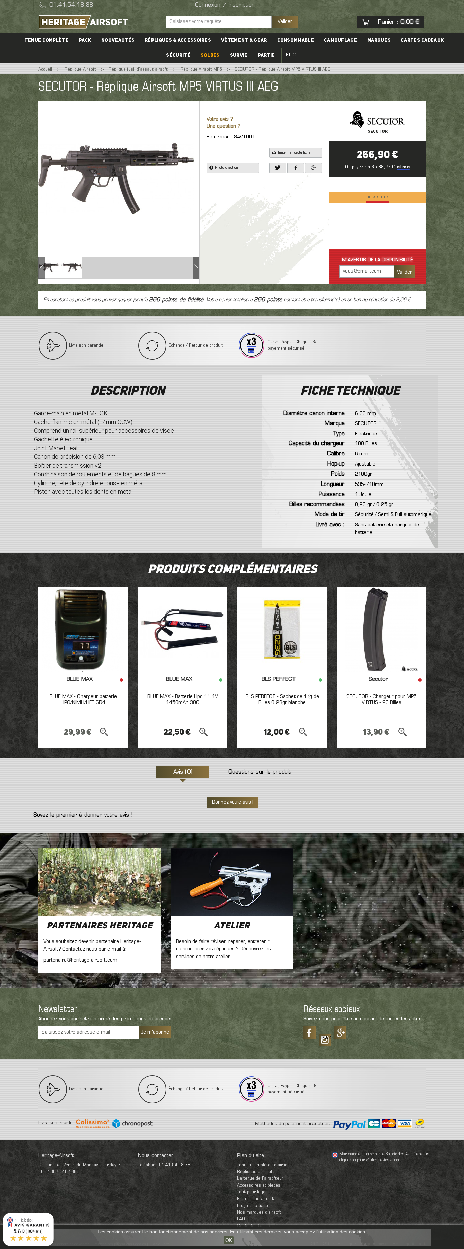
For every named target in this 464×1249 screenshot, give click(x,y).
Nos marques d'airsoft (259, 1212)
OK (228, 1240)
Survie (239, 55)
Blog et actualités (254, 1205)
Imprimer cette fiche (294, 153)
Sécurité (178, 55)
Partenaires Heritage (100, 926)
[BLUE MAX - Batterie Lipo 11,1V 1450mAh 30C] (182, 629)
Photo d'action (226, 168)
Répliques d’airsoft (255, 1171)
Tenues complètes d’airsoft (263, 1165)
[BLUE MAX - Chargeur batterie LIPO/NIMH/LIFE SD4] (83, 629)
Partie (266, 55)
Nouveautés (118, 40)
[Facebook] (295, 168)
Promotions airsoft (255, 1198)
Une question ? (223, 126)
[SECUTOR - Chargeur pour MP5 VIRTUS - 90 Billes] (381, 629)
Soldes (210, 55)
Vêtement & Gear (244, 40)
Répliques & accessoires (178, 40)
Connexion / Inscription (225, 5)
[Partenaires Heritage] (99, 882)
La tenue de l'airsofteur (260, 1178)
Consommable (295, 40)
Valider (285, 21)
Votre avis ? (220, 119)
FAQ (241, 1219)
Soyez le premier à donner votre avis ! (82, 815)
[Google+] (313, 168)
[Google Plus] (340, 1032)
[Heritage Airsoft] (99, 22)
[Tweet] (277, 168)
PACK (85, 40)
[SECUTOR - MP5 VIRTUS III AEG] (49, 268)
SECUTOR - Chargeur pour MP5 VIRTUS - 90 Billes (381, 699)
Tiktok (325, 1037)
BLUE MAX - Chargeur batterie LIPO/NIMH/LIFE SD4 (83, 699)
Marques (379, 40)
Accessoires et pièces (258, 1185)
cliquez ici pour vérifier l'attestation (369, 1160)
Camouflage (340, 40)
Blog (292, 55)
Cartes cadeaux (422, 40)
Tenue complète (46, 40)
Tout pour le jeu (252, 1192)
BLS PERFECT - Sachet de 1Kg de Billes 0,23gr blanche (282, 699)
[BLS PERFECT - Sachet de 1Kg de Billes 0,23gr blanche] (282, 629)
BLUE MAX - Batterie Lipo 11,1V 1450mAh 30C (182, 699)
